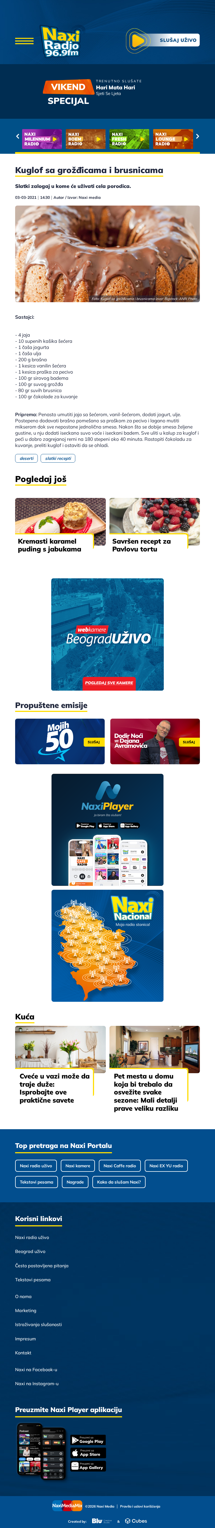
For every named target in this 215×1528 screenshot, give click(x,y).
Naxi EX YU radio (166, 1165)
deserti (26, 458)
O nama (23, 1296)
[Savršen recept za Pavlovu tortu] (154, 521)
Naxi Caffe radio (120, 1165)
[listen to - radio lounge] (86, 139)
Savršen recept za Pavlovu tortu (141, 545)
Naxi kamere (78, 1165)
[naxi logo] (62, 41)
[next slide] (197, 136)
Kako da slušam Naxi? (119, 1182)
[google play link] (88, 1440)
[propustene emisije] (60, 741)
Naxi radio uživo (36, 1165)
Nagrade (75, 1182)
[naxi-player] (108, 830)
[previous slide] (17, 136)
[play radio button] (163, 41)
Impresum (25, 1338)
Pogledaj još (40, 479)
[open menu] (24, 41)
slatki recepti (58, 458)
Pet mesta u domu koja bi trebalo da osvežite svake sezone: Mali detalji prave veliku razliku (146, 1092)
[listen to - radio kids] (129, 139)
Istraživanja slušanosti (38, 1324)
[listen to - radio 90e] (173, 139)
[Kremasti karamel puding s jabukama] (60, 521)
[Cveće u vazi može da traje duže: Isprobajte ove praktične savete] (60, 1049)
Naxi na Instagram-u (37, 1383)
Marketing (25, 1310)
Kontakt (23, 1352)
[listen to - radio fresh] (42, 139)
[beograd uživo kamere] (107, 635)
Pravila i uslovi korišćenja (140, 1506)
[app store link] (88, 1453)
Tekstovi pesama (36, 1182)
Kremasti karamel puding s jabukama (49, 545)
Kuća (24, 1016)
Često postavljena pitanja (42, 1265)
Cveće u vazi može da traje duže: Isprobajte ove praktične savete (55, 1088)
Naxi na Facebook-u (36, 1369)
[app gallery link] (88, 1467)
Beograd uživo (30, 1251)
